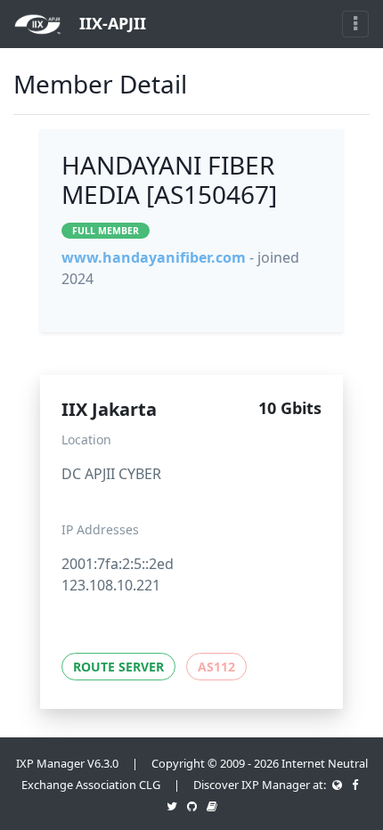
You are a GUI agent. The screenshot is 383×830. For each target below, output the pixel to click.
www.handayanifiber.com (153, 257)
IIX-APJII (110, 23)
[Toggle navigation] (355, 24)
